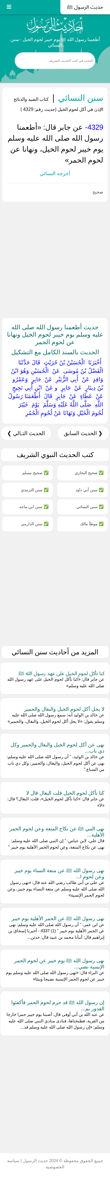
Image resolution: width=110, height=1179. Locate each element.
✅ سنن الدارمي (35, 523)
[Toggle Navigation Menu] (9, 7)
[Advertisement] (55, 259)
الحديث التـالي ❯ (26, 433)
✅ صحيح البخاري (89, 472)
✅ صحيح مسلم (35, 472)
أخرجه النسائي (55, 173)
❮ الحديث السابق (83, 433)
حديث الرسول (35, 1160)
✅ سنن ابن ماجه (34, 506)
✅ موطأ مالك (92, 523)
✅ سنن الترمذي (35, 489)
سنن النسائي (79, 97)
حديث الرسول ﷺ (85, 7)
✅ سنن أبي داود (90, 489)
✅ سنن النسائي (90, 506)
